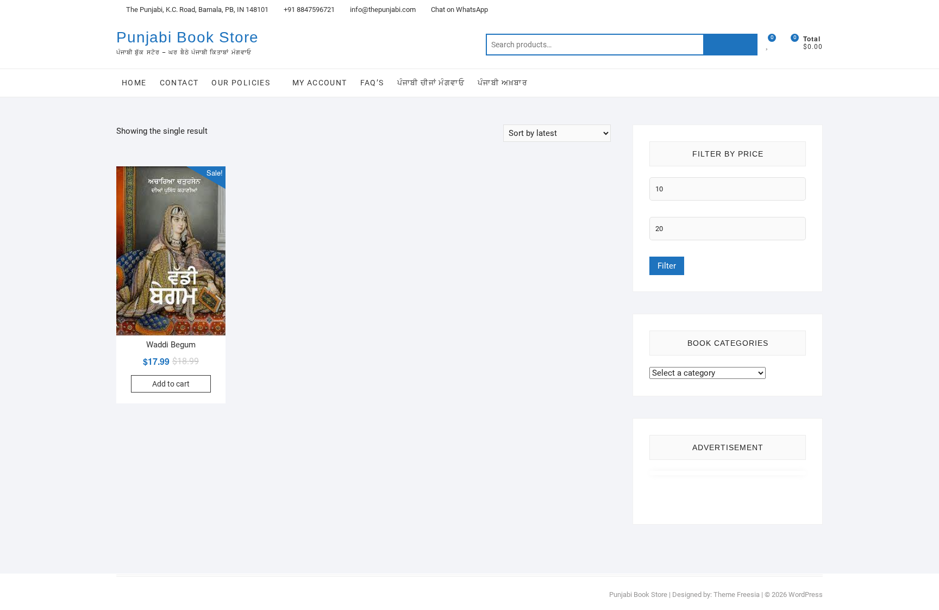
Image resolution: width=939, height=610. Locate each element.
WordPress (805, 594)
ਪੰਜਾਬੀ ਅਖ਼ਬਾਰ (503, 82)
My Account (319, 82)
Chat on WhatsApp (458, 9)
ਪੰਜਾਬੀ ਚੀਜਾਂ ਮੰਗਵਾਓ (431, 82)
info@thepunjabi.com (382, 9)
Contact (179, 82)
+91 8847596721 (308, 9)
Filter (667, 266)
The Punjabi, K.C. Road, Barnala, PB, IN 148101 (196, 9)
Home (134, 82)
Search (730, 44)
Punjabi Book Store (187, 37)
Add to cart (171, 383)
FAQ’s (372, 82)
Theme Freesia (736, 594)
